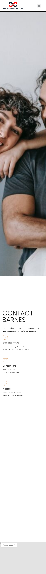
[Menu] (39, 5)
